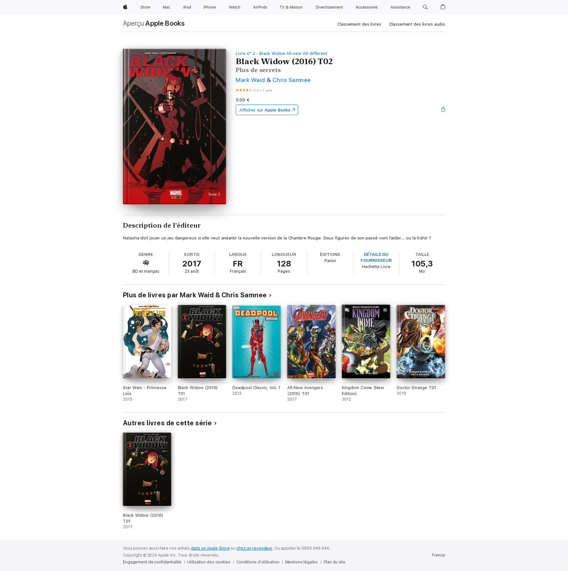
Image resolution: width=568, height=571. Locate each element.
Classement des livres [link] (359, 24)
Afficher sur (264, 110)
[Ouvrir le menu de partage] (443, 110)
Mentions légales (301, 562)
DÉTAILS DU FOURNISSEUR (376, 257)
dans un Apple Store (210, 548)
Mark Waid (250, 79)
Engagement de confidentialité (152, 562)
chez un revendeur (254, 548)
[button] (425, 7)
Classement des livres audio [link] (417, 24)
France (438, 555)
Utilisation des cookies (208, 562)
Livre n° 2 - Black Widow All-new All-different (281, 53)
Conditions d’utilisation (257, 562)
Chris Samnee (291, 79)
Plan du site (335, 562)
